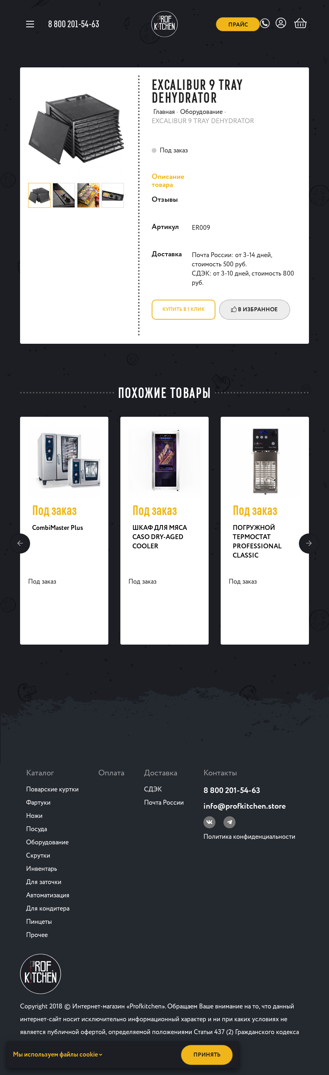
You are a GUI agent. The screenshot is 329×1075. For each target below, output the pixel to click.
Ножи (34, 816)
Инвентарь (41, 869)
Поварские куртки (52, 789)
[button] (20, 543)
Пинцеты (39, 922)
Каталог (40, 773)
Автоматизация (47, 895)
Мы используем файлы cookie (56, 1054)
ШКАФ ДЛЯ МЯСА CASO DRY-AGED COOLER (159, 537)
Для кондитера (47, 908)
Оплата (111, 773)
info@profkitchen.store (244, 806)
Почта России (164, 802)
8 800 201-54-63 (73, 23)
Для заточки (43, 882)
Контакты (220, 773)
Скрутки (38, 855)
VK (209, 822)
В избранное (257, 310)
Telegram (229, 822)
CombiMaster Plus (57, 528)
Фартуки (38, 802)
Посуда (36, 829)
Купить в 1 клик (183, 309)
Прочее (37, 935)
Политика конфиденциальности (249, 837)
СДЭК (153, 789)
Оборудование (47, 842)
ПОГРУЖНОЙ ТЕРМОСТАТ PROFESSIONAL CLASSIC (257, 541)
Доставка (160, 773)
